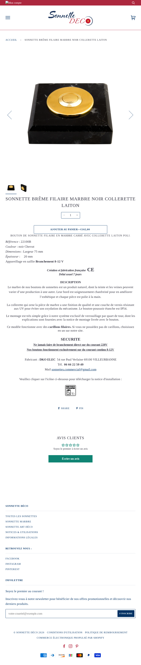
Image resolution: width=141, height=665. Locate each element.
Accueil (11, 40)
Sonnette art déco (19, 527)
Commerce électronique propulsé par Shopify (70, 638)
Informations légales (22, 537)
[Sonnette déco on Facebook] (64, 647)
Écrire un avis (70, 458)
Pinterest (13, 569)
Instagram (13, 564)
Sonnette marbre (18, 521)
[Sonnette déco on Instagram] (71, 647)
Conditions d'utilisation (64, 632)
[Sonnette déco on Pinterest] (77, 647)
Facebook (12, 558)
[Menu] (8, 17)
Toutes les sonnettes (21, 516)
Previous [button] (12, 114)
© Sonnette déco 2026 (29, 632)
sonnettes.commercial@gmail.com (74, 369)
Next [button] (128, 114)
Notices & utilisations (22, 532)
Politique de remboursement (106, 632)
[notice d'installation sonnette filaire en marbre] (70, 395)
